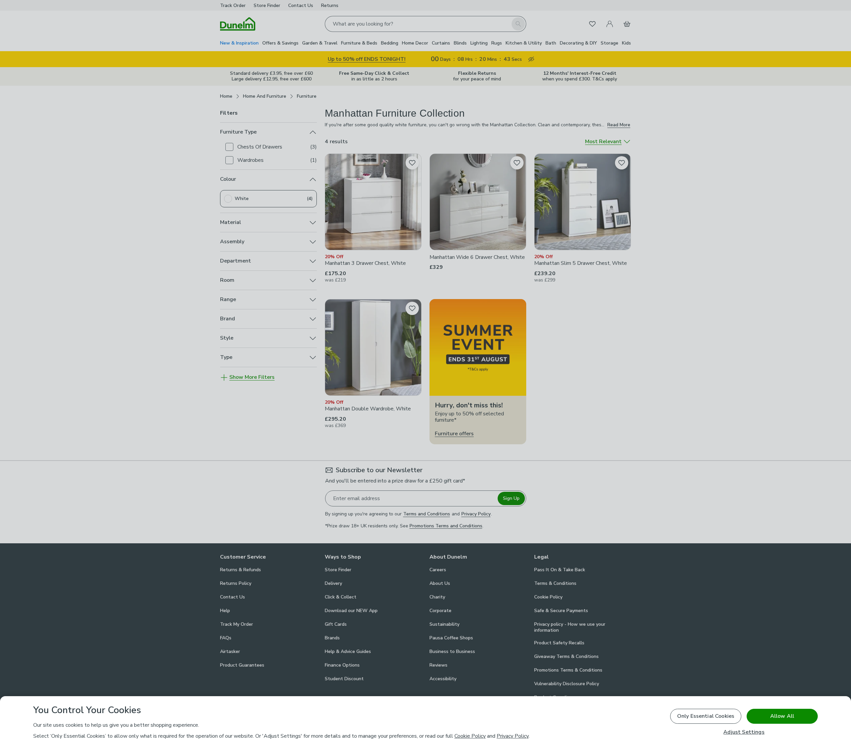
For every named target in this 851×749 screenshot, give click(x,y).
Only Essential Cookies (706, 716)
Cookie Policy (470, 736)
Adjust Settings (743, 732)
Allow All (782, 716)
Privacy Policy (513, 736)
